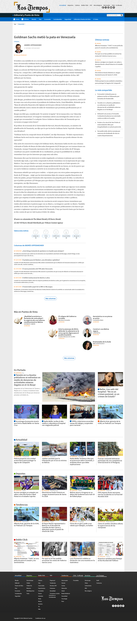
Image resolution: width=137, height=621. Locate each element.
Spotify (114, 7)
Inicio (17, 19)
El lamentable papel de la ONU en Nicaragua (37, 287)
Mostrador (106, 5)
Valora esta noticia (21, 231)
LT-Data (95, 19)
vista (14, 373)
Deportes (70, 5)
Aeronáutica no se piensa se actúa (102, 317)
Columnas (52, 588)
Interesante (65, 580)
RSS (86, 588)
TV (39, 606)
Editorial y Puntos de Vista (82, 19)
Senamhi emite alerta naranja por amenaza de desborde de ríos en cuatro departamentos (108, 133)
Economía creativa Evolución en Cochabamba (54, 595)
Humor (40, 593)
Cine (39, 583)
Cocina (63, 585)
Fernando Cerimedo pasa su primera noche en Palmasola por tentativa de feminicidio (108, 96)
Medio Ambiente (66, 593)
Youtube (111, 7)
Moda (39, 599)
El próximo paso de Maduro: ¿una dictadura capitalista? (41, 260)
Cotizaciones (88, 585)
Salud (63, 591)
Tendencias (53, 583)
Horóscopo (87, 580)
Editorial (17, 583)
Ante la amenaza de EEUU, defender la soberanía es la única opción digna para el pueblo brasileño (68, 332)
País (40, 19)
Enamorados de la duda (102, 342)
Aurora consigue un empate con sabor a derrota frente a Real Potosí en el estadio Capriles (109, 64)
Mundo (34, 19)
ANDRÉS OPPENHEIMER (32, 45)
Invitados (40, 596)
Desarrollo (21, 24)
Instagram (108, 7)
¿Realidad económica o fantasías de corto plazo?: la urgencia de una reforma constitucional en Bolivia (34, 319)
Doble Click (84, 5)
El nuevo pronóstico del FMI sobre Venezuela (37, 269)
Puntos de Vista (19, 585)
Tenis (28, 593)
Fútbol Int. (29, 585)
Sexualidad (64, 596)
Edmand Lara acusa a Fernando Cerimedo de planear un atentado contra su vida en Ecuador (108, 116)
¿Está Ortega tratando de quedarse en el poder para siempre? (43, 251)
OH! (91, 5)
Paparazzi (52, 580)
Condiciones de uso (40, 618)
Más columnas (50, 298)
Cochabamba (57, 19)
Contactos (99, 583)
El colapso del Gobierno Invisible (67, 317)
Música (40, 601)
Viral (63, 601)
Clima (86, 583)
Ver (15, 24)
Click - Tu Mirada (117, 5)
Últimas (26, 19)
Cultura (77, 5)
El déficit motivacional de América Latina (36, 278)
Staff (97, 580)
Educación (64, 588)
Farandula (76, 580)
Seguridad (67, 19)
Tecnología (64, 599)
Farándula (41, 591)
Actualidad (62, 5)
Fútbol (28, 583)
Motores (29, 588)
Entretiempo (30, 580)
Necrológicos (98, 5)
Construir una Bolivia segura (101, 330)
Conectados (41, 585)
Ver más (15, 443)
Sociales (40, 604)
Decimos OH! (53, 585)
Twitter (106, 7)
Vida (39, 609)
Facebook (103, 7)
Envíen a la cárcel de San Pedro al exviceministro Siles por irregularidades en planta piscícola (109, 124)
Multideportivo (30, 591)
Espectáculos (41, 588)
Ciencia (63, 583)
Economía (47, 19)
